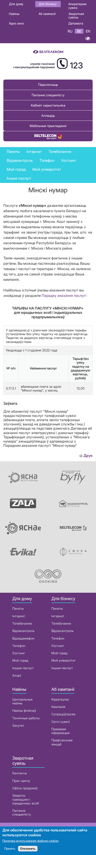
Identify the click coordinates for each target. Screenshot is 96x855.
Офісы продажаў (25, 788)
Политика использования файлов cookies (30, 841)
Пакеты (18, 608)
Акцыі (16, 675)
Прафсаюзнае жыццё (62, 742)
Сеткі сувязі (60, 722)
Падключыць (48, 84)
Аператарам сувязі (77, 6)
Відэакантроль (20, 160)
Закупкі (18, 725)
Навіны (14, 14)
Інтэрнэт (18, 616)
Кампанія (58, 707)
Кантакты (19, 773)
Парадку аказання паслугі (64, 295)
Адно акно (16, 23)
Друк (88, 455)
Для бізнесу (47, 4)
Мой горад (16, 169)
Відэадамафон (23, 638)
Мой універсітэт (46, 169)
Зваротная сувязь (76, 15)
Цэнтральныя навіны (22, 701)
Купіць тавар (48, 136)
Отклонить (27, 848)
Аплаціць (48, 115)
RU (70, 31)
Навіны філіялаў (24, 710)
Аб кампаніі (47, 14)
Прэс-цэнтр (21, 781)
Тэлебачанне (22, 623)
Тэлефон (18, 646)
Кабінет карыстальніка (48, 105)
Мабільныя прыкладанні (48, 126)
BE (79, 31)
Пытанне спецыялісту (48, 95)
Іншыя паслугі (19, 178)
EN (88, 31)
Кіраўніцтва (60, 699)
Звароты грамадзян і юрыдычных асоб (25, 799)
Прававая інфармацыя (60, 731)
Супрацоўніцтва (63, 714)
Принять (9, 848)
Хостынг (18, 653)
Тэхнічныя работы (26, 718)
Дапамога (75, 23)
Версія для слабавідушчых (88, 38)
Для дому (16, 4)
